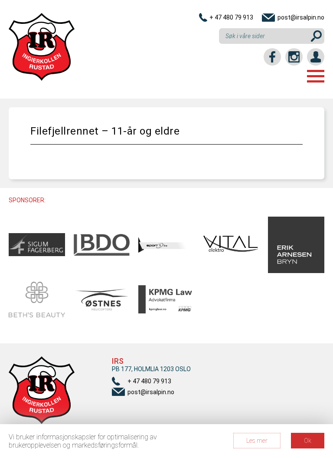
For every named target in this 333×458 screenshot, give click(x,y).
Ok (307, 440)
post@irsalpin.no (301, 17)
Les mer (257, 440)
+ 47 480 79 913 (231, 17)
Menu (315, 76)
